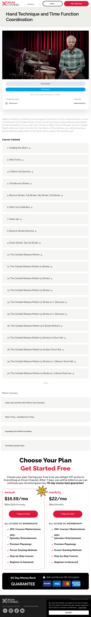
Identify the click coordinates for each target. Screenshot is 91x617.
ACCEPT (69, 613)
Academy (30, 4)
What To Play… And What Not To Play (19, 417)
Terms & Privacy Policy (30, 606)
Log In (52, 3)
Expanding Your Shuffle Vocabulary (18, 431)
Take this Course (45, 89)
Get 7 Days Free (76, 4)
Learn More (82, 607)
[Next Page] (50, 383)
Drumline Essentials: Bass (14, 445)
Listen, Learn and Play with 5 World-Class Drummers (25, 403)
